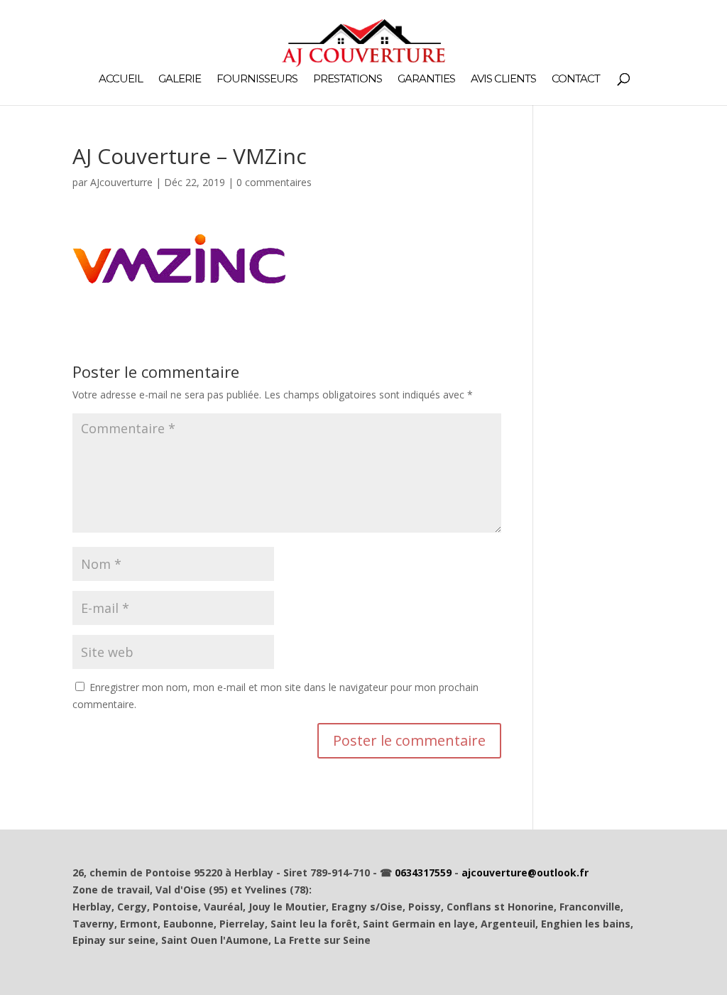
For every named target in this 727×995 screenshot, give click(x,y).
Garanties (426, 79)
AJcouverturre (121, 182)
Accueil (121, 79)
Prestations (347, 79)
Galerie (179, 79)
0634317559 (423, 872)
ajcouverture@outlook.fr (525, 872)
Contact (576, 79)
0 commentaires (274, 182)
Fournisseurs (257, 79)
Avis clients (503, 79)
